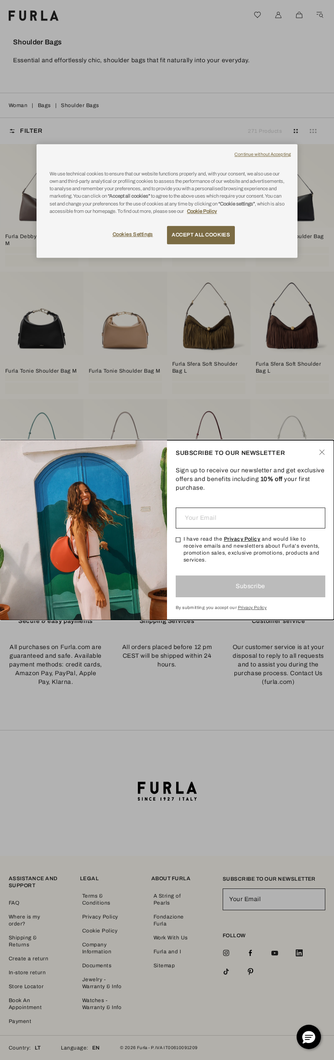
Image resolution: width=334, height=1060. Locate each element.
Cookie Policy (202, 211)
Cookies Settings (133, 234)
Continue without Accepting (262, 154)
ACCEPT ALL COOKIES (201, 234)
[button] (309, 1037)
